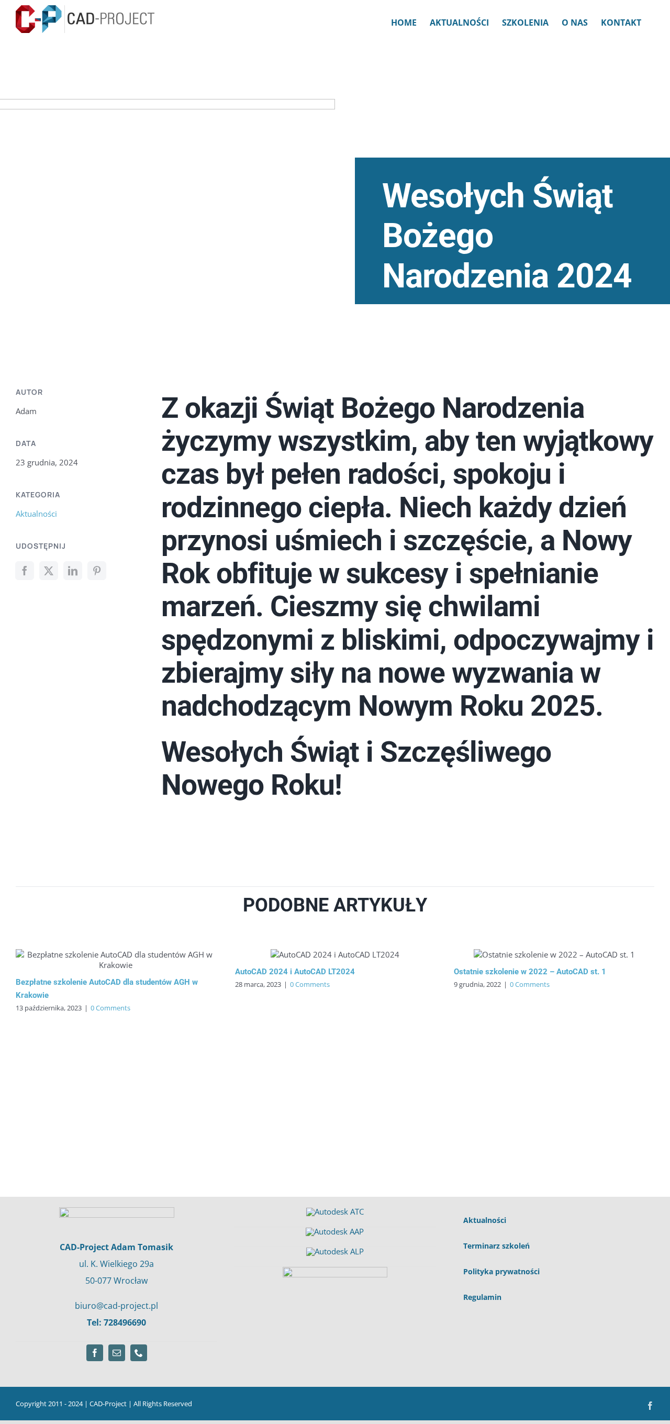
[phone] (138, 1352)
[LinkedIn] (73, 571)
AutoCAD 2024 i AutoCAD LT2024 (295, 971)
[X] (49, 571)
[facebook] (94, 1352)
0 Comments (110, 1008)
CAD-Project (109, 1403)
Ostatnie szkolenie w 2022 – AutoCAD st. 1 (530, 971)
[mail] (116, 1352)
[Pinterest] (97, 571)
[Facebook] (25, 571)
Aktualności (36, 513)
